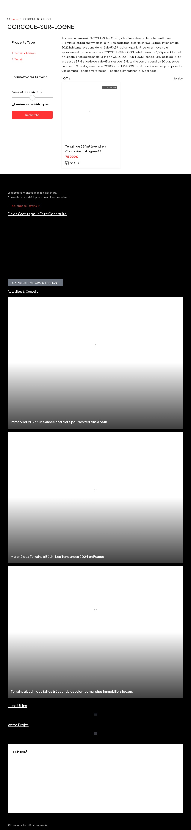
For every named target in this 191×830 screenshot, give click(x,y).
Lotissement (109, 87)
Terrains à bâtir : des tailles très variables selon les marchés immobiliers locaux (72, 691)
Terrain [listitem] (18, 59)
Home (15, 19)
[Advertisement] (95, 782)
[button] (32, 104)
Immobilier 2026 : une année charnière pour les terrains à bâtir (59, 422)
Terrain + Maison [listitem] (24, 53)
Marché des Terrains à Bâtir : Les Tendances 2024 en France (57, 556)
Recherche (32, 115)
